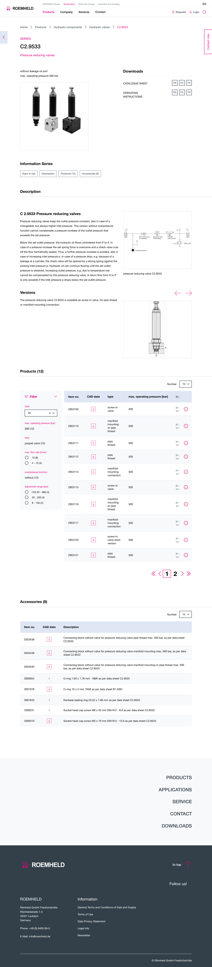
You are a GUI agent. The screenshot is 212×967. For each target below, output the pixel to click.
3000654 (29, 678)
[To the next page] (182, 574)
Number (172, 384)
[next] (189, 293)
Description (48, 173)
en (204, 4)
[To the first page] (153, 574)
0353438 (29, 639)
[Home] (20, 8)
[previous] (178, 293)
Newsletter (84, 935)
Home (24, 27)
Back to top (28, 173)
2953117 (73, 523)
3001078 (29, 689)
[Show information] (186, 409)
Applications (175, 789)
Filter (33, 396)
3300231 (29, 710)
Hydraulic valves (99, 27)
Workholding (69, 4)
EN (174, 82)
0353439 (29, 653)
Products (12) (68, 173)
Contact (181, 813)
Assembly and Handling (109, 4)
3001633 (29, 700)
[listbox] (185, 384)
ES (181, 82)
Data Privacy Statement (91, 921)
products (179, 777)
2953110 (73, 426)
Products (40, 27)
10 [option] (184, 384)
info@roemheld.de (39, 936)
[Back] (4, 37)
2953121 (73, 555)
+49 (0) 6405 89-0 (39, 928)
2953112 (73, 456)
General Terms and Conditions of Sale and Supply (107, 907)
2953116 (73, 504)
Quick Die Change (86, 4)
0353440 (29, 666)
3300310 (29, 720)
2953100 (73, 409)
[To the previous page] (160, 574)
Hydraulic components (68, 27)
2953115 (73, 487)
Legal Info (83, 928)
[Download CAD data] (93, 409)
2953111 (73, 443)
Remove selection (49, 413)
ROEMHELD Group (51, 4)
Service (182, 801)
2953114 (73, 471)
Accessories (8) (90, 173)
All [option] (29, 412)
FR (189, 82)
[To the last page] (189, 574)
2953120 (73, 539)
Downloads (177, 826)
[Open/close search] (204, 12)
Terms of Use (85, 914)
